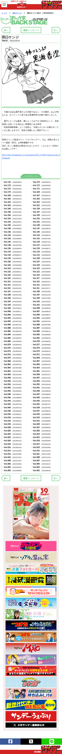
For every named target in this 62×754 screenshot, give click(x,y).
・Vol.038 (12, 411)
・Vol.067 (41, 361)
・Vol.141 (41, 238)
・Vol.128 (12, 261)
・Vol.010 (12, 457)
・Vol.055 (41, 381)
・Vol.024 (12, 434)
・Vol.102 (12, 305)
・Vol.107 (41, 295)
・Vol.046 (12, 397)
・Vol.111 (41, 288)
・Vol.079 (41, 341)
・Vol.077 (41, 344)
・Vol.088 (12, 328)
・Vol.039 (41, 407)
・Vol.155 (41, 215)
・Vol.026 (12, 431)
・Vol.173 (41, 185)
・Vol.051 (41, 388)
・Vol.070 (12, 358)
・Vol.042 (12, 404)
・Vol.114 (12, 285)
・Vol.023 (41, 434)
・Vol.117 (41, 278)
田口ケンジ (17, 13)
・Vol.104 (12, 301)
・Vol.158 (12, 212)
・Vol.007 (41, 460)
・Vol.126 (12, 265)
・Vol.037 (41, 411)
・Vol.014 (12, 451)
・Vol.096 (12, 315)
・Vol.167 (41, 195)
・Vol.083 (41, 334)
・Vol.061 (41, 371)
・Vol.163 (41, 202)
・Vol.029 (41, 424)
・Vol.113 (41, 285)
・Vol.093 (41, 318)
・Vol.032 (12, 421)
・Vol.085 (41, 331)
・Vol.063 (41, 368)
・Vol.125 (41, 265)
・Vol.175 (41, 182)
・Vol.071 (41, 354)
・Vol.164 (12, 202)
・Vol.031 (41, 421)
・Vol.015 (41, 447)
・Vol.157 (41, 212)
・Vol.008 (12, 460)
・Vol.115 (41, 281)
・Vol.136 (12, 248)
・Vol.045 (41, 397)
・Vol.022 (12, 437)
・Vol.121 (41, 272)
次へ (55, 30)
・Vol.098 (12, 311)
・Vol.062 (12, 371)
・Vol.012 (12, 454)
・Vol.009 (41, 457)
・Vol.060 (12, 374)
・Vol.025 (41, 431)
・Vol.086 (12, 331)
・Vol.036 (12, 414)
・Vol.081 (41, 338)
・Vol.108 (12, 295)
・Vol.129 (41, 258)
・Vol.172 (12, 189)
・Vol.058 (12, 378)
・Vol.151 (41, 222)
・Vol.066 (12, 364)
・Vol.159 (41, 209)
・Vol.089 (41, 325)
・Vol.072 (12, 354)
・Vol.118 (12, 278)
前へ (6, 30)
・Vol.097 (41, 311)
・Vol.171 (41, 189)
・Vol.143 (41, 235)
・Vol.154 (12, 218)
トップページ (47, 749)
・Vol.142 (12, 238)
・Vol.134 (12, 252)
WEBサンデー (51, 4)
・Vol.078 (12, 344)
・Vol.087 (41, 328)
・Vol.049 (41, 391)
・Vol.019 (41, 440)
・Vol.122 (12, 272)
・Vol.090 (12, 325)
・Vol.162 (12, 205)
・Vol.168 (12, 195)
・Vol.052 (12, 388)
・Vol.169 (41, 192)
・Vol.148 (12, 228)
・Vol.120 (12, 275)
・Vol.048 (12, 394)
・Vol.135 (41, 248)
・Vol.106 (12, 298)
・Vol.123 (41, 268)
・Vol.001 (41, 470)
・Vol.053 (41, 384)
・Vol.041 (41, 404)
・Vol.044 (12, 401)
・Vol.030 (12, 424)
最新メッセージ (31, 30)
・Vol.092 (12, 321)
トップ (4, 13)
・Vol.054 (12, 384)
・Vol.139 (41, 242)
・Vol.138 (12, 245)
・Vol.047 (41, 394)
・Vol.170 (12, 192)
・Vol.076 (12, 348)
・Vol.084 (12, 334)
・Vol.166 (12, 199)
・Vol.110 (12, 291)
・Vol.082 (12, 338)
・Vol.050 (12, 391)
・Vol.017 (41, 444)
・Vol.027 (41, 427)
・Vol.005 (41, 464)
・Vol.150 (12, 225)
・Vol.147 (41, 228)
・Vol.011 (41, 454)
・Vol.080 (12, 341)
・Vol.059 (41, 374)
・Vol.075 (41, 348)
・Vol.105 (41, 298)
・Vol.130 (12, 258)
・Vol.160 (12, 209)
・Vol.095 (41, 315)
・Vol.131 (41, 255)
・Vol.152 (12, 222)
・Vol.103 (41, 301)
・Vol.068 (12, 361)
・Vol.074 (12, 351)
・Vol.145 (41, 232)
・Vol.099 (41, 308)
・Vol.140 (12, 242)
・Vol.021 (41, 437)
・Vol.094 (12, 318)
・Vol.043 (41, 401)
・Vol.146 (12, 232)
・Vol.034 (12, 417)
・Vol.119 (41, 275)
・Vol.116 (12, 281)
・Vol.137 (41, 245)
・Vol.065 (41, 364)
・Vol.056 (12, 381)
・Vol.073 (41, 351)
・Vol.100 (12, 308)
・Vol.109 (41, 291)
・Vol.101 (41, 305)
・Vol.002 (12, 470)
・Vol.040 (12, 407)
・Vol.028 (12, 427)
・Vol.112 (12, 288)
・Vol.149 (41, 225)
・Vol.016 (12, 447)
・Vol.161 (41, 205)
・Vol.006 (12, 464)
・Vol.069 (41, 358)
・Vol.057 (41, 378)
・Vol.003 (41, 467)
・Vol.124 (12, 268)
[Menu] (4, 4)
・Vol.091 (41, 321)
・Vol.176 (12, 182)
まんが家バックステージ (24, 20)
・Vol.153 (41, 218)
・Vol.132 (12, 255)
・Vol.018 (12, 444)
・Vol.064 (12, 368)
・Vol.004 (12, 467)
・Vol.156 (12, 215)
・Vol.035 (41, 414)
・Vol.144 (12, 235)
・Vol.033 (41, 417)
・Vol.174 (12, 185)
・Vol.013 (41, 451)
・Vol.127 (41, 261)
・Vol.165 (41, 199)
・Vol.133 (41, 252)
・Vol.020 (12, 440)
